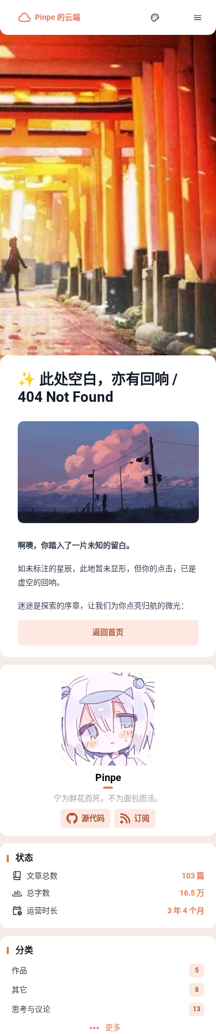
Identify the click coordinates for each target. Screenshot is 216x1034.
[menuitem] (176, 17)
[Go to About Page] (108, 719)
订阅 (142, 818)
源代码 (93, 818)
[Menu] (198, 17)
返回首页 (108, 632)
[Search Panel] (134, 17)
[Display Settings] (155, 17)
